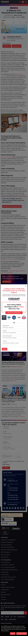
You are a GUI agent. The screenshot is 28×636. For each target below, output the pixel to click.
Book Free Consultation (14, 312)
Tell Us (5, 341)
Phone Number (7, 336)
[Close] (26, 286)
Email (5, 330)
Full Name (6, 325)
